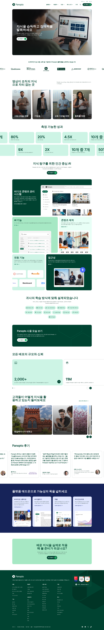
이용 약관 (27, 626)
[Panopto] (18, 4)
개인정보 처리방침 (20, 626)
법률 (31, 626)
